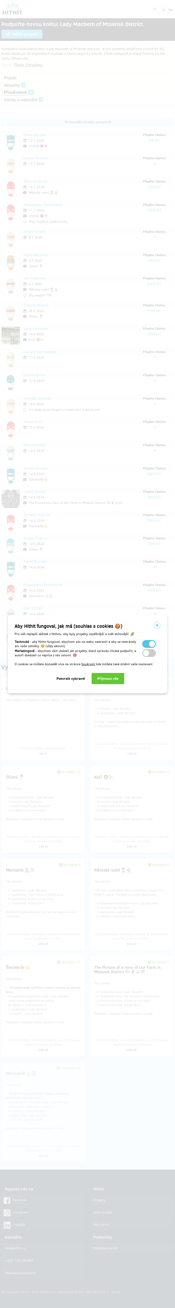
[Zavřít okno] (157, 625)
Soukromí (88, 664)
